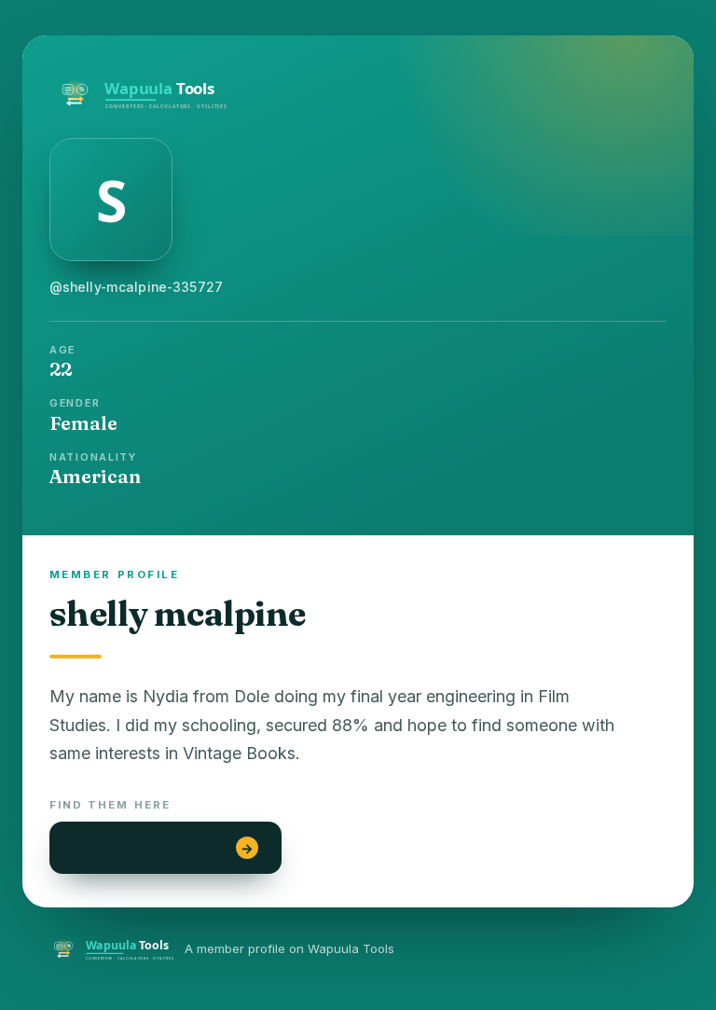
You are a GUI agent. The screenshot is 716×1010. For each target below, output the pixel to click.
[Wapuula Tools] (358, 90)
